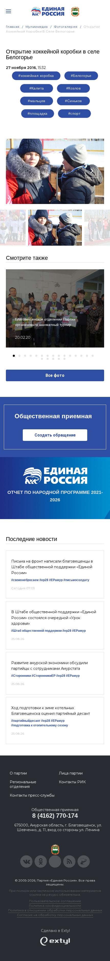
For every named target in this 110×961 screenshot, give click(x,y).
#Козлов (73, 88)
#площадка (38, 113)
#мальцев (36, 101)
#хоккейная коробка (36, 76)
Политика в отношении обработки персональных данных (55, 910)
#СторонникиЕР (44, 676)
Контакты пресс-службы (32, 795)
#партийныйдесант (25, 721)
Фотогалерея (66, 27)
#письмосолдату (76, 580)
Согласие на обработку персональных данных (55, 915)
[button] (14, 356)
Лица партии (71, 773)
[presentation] (18, 171)
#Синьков (73, 101)
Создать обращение (55, 435)
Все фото (55, 375)
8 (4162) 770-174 (55, 815)
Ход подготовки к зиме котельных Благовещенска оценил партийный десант (50, 711)
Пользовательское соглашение (55, 901)
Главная (12, 27)
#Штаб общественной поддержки (36, 631)
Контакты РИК (72, 782)
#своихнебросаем (25, 580)
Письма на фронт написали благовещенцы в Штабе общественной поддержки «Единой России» (52, 567)
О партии (18, 773)
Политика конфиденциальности (55, 905)
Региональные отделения (23, 784)
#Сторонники (21, 676)
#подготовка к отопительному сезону (39, 725)
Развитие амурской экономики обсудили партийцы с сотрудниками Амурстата (49, 666)
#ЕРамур (56, 580)
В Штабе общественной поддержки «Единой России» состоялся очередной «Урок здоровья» (53, 618)
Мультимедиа (37, 27)
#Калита (36, 88)
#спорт (74, 113)
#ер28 (43, 580)
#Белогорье (81, 76)
